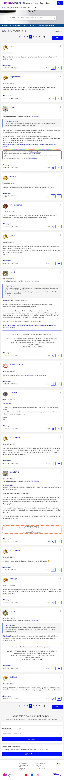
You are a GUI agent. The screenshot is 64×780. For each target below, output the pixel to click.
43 (5, 602)
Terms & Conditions (40, 763)
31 (5, 67)
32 (5, 98)
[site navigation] (2, 3)
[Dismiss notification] (35, 7)
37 (5, 355)
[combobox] (36, 18)
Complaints (22, 768)
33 (5, 167)
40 (5, 463)
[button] (60, 46)
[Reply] (59, 68)
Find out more (35, 116)
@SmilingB (8, 625)
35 (5, 226)
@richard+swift (7, 485)
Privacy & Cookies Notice (23, 765)
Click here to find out (35, 152)
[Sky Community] (12, 3)
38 (5, 384)
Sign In (60, 3)
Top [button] (60, 764)
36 (5, 263)
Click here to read (32, 158)
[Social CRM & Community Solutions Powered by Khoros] (57, 774)
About (47, 3)
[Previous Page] (20, 37)
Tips (41, 3)
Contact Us (42, 768)
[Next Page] (43, 37)
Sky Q (32, 11)
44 (5, 668)
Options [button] (57, 31)
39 (5, 428)
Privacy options (23, 763)
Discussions (27, 3)
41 (5, 541)
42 (5, 570)
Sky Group (21, 770)
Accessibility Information (38, 766)
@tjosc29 (7, 286)
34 (5, 196)
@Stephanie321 (9, 121)
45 (5, 698)
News (36, 3)
